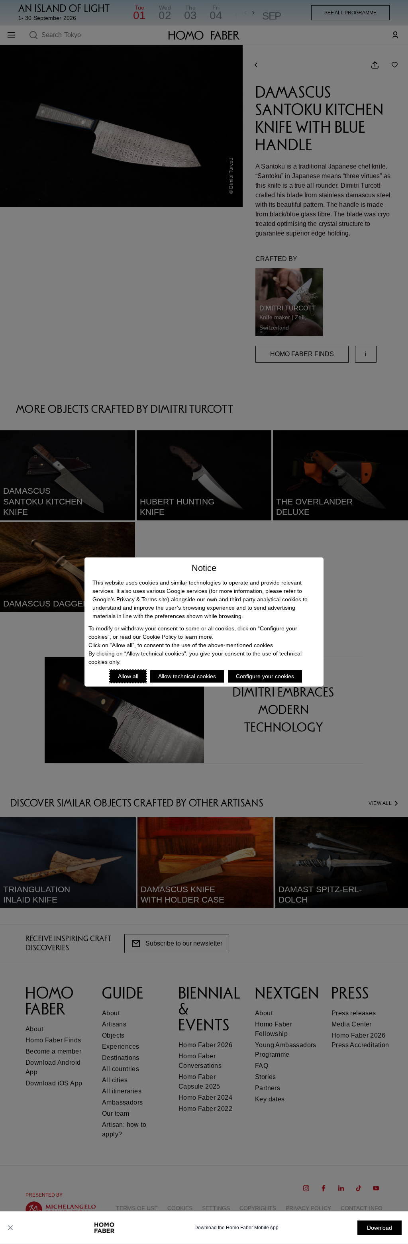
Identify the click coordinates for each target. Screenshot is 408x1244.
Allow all (128, 676)
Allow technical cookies (187, 676)
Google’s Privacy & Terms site (129, 599)
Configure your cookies (265, 676)
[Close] (10, 1228)
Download (379, 1227)
